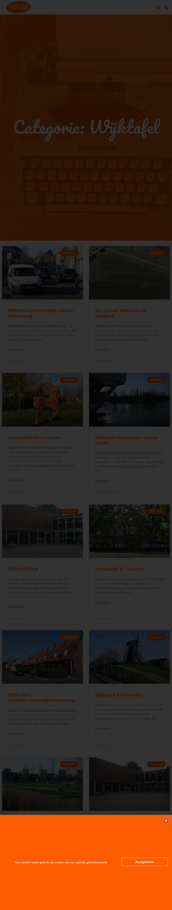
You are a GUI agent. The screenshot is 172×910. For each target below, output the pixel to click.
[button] (166, 820)
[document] (86, 455)
